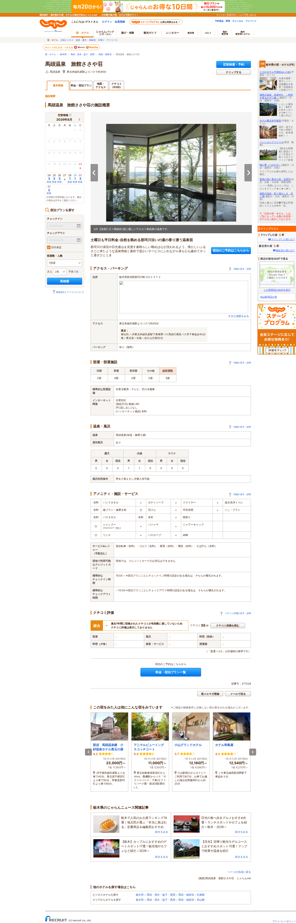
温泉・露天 (81, 40)
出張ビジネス (66, 40)
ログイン (107, 21)
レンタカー (172, 32)
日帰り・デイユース (107, 40)
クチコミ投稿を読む (227, 625)
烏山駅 (201, 899)
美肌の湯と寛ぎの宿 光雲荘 (275, 179)
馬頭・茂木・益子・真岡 (82, 54)
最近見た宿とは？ (285, 250)
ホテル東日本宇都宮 (270, 120)
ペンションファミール (271, 142)
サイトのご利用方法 (226, 14)
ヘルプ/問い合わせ (247, 14)
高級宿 (92, 40)
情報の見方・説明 (242, 269)
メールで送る (238, 693)
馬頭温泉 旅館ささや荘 (74, 64)
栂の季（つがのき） (270, 165)
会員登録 (120, 21)
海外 (225, 32)
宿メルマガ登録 (210, 693)
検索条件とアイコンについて (70, 292)
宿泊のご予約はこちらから (231, 250)
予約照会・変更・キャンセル (229, 21)
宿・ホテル (50, 54)
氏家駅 (201, 894)
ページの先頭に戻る (239, 872)
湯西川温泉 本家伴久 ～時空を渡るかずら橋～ (276, 96)
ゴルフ (208, 32)
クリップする (233, 72)
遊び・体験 (127, 32)
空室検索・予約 (233, 64)
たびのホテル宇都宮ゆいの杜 (275, 72)
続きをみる (161, 831)
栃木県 (63, 54)
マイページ (251, 21)
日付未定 (56, 247)
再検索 (64, 281)
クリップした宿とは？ (283, 239)
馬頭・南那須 (105, 54)
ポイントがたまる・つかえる (59, 47)
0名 (76, 271)
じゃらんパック (105, 32)
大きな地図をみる (238, 316)
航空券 (191, 32)
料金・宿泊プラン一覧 (171, 672)
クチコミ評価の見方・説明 (238, 613)
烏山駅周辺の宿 (268, 297)
